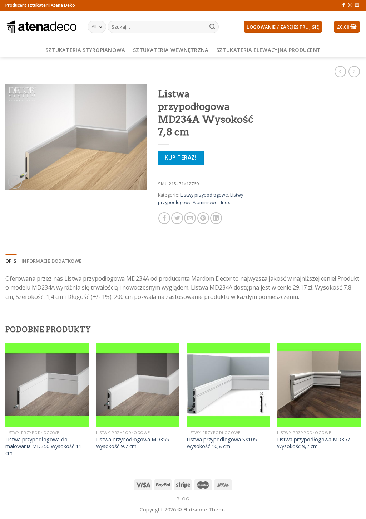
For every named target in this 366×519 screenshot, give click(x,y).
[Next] (360, 406)
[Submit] (212, 27)
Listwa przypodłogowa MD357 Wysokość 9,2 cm (313, 443)
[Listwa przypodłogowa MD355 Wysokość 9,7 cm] (137, 385)
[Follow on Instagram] (350, 5)
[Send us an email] (357, 5)
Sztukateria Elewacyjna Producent (268, 50)
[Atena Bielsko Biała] (41, 27)
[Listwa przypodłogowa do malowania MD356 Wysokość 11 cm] (47, 385)
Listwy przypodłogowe (204, 194)
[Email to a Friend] (190, 218)
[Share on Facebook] (164, 218)
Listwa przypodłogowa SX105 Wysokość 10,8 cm (222, 443)
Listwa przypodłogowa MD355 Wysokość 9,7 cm (132, 443)
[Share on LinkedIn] (216, 218)
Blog (183, 499)
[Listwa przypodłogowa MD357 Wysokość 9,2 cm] (319, 385)
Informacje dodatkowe (51, 261)
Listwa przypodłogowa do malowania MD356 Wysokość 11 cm (43, 446)
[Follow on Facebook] (343, 5)
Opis (10, 261)
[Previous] (5, 406)
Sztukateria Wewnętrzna (170, 50)
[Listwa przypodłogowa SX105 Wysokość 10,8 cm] (228, 385)
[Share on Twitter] (177, 218)
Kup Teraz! (181, 157)
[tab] (10, 261)
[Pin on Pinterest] (203, 218)
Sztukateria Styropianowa (85, 50)
